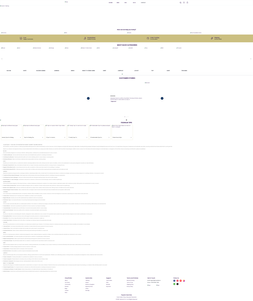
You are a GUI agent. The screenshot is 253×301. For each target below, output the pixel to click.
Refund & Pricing (130, 280)
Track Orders (109, 280)
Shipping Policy (130, 284)
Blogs (66, 288)
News (66, 292)
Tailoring (87, 280)
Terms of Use (130, 282)
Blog (134, 2)
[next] (162, 98)
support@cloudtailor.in (155, 280)
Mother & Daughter (89, 284)
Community (67, 284)
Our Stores (67, 282)
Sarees (87, 282)
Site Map (87, 290)
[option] (126, 6)
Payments (108, 286)
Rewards (108, 284)
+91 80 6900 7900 (155, 282)
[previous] (88, 98)
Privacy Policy (130, 286)
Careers (66, 290)
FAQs (107, 282)
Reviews (66, 286)
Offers (86, 288)
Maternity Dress (89, 286)
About (66, 280)
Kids (126, 2)
